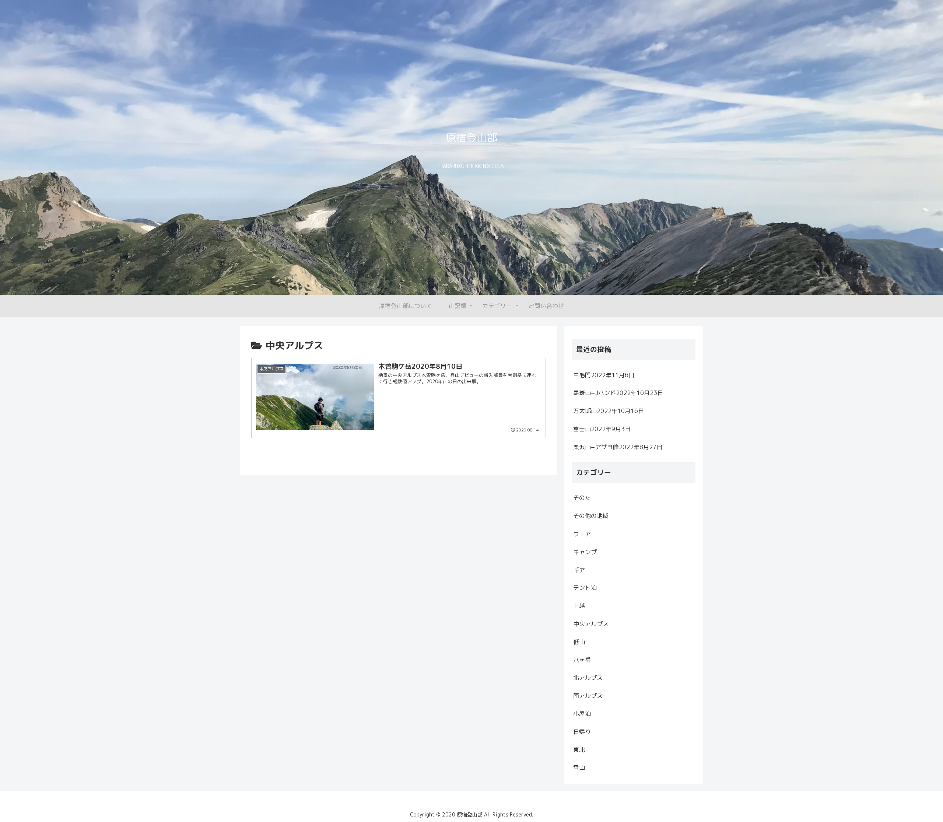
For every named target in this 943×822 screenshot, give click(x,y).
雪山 (579, 767)
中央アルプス (591, 624)
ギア (579, 570)
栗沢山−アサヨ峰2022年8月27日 (617, 447)
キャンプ (585, 552)
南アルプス (588, 696)
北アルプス (588, 678)
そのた (582, 498)
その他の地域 (591, 516)
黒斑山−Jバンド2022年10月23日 (618, 393)
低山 (579, 642)
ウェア (582, 534)
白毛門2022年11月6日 (603, 375)
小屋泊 (582, 714)
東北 (579, 750)
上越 (579, 606)
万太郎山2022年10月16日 (608, 411)
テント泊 (585, 588)
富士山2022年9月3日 (602, 429)
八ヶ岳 (582, 660)
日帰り (582, 732)
